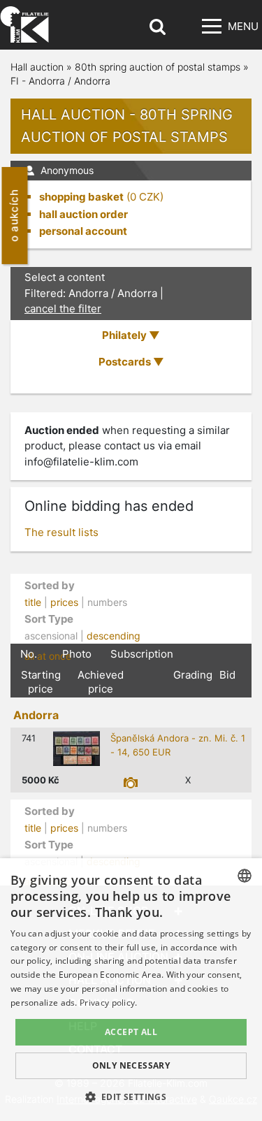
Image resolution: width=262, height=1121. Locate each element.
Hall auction (37, 67)
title (32, 602)
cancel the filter (62, 308)
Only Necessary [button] (131, 1065)
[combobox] (245, 876)
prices (64, 602)
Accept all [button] (131, 1032)
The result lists (61, 532)
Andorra (36, 715)
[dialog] (131, 989)
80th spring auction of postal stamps (157, 67)
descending (113, 636)
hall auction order (83, 214)
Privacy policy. (109, 1002)
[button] (131, 1096)
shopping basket (81, 196)
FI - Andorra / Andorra (60, 81)
